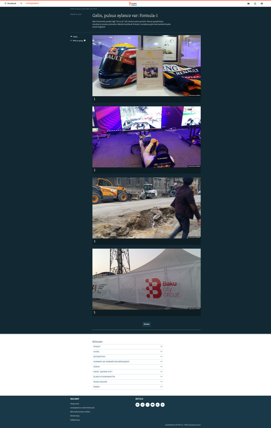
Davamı (146, 324)
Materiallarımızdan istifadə (80, 412)
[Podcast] (163, 405)
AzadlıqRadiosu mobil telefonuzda (82, 408)
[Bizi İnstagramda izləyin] (255, 3)
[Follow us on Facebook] (138, 405)
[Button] (73, 37)
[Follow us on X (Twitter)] (148, 405)
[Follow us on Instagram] (142, 405)
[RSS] (158, 405)
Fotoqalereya (32, 4)
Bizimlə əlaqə (75, 416)
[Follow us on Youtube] (153, 405)
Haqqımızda (74, 404)
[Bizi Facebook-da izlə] (262, 3)
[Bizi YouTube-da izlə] (248, 3)
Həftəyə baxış (75, 420)
